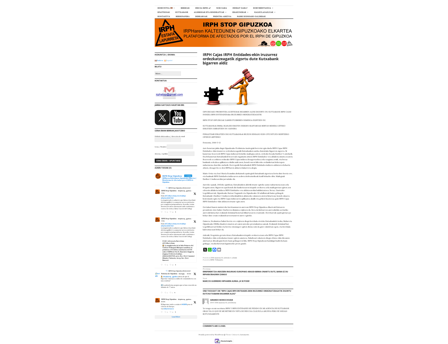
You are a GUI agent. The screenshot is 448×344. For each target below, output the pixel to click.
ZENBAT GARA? (240, 8)
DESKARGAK (201, 16)
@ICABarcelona (171, 196)
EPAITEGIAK (164, 12)
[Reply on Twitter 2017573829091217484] (162, 292)
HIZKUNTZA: (164, 8)
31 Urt (189, 274)
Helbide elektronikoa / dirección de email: (170, 136)
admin (234, 258)
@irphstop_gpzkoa (184, 191)
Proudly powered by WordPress (211, 335)
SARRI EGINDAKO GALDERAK (251, 16)
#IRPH (184, 304)
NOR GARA (221, 8)
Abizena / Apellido (161, 154)
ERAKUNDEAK (239, 12)
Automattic (244, 335)
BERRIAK (185, 8)
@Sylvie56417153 (167, 198)
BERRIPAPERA (183, 16)
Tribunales (219, 260)
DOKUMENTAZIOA (262, 8)
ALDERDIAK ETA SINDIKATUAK (209, 12)
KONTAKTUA (164, 16)
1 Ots (163, 193)
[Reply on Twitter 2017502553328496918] (162, 312)
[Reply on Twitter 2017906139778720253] (162, 212)
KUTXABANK (181, 12)
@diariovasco (168, 309)
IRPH (212, 260)
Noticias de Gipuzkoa (169, 274)
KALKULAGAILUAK (263, 12)
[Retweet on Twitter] (167, 188)
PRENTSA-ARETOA (222, 16)
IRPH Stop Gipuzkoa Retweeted (179, 188)
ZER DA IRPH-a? (203, 8)
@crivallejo (181, 196)
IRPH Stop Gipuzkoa (169, 191)
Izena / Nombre (160, 147)
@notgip (181, 274)
